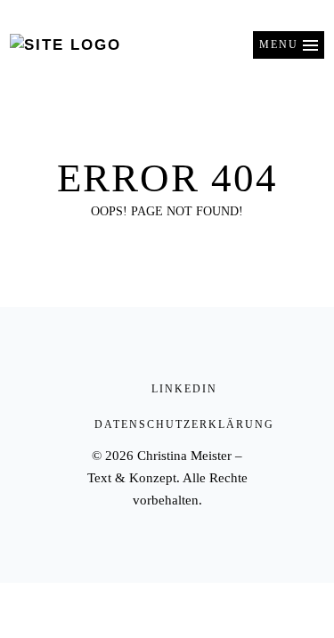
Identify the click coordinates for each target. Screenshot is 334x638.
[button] (288, 45)
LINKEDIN (184, 389)
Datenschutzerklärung (184, 424)
